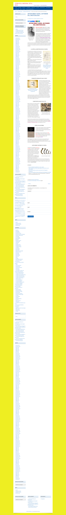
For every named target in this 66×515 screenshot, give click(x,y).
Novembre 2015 (18, 161)
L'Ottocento (17, 211)
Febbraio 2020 (18, 108)
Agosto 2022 (17, 77)
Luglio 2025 (17, 41)
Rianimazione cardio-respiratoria (19, 214)
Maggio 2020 (17, 105)
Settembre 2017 (18, 138)
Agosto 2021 (17, 397)
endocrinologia (18, 204)
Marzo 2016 (17, 157)
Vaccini (22, 216)
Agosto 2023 (17, 372)
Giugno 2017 (17, 141)
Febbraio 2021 (18, 96)
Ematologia (17, 252)
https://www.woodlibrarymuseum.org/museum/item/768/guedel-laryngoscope (33, 90)
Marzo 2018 (17, 132)
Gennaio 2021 (17, 97)
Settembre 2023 (18, 371)
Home (16, 7)
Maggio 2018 (17, 130)
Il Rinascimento (21, 208)
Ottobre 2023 (17, 370)
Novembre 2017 (18, 136)
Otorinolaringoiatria (18, 298)
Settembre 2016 (18, 151)
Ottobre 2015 (17, 162)
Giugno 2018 (17, 129)
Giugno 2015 (17, 166)
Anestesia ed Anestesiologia (32, 180)
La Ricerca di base (18, 278)
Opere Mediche (48, 7)
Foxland (38, 511)
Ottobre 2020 (17, 100)
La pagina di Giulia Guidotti (19, 31)
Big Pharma (33, 7)
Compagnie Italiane (18, 246)
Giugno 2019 (17, 424)
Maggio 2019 (17, 425)
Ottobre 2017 (17, 137)
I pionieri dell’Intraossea (19, 195)
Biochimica (17, 239)
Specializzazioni (42, 7)
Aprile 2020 (17, 106)
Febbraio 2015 (18, 478)
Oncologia (24, 213)
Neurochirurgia (18, 292)
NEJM (17, 213)
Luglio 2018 (17, 128)
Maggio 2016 (17, 155)
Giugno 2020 (17, 104)
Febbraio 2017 (18, 453)
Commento (29, 191)
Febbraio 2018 (18, 133)
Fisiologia (19, 205)
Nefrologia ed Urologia (19, 291)
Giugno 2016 (17, 154)
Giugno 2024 (17, 54)
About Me (17, 230)
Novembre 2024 (18, 49)
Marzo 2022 (17, 82)
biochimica (20, 201)
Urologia (20, 216)
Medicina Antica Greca (18, 212)
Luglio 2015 (17, 165)
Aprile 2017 (17, 451)
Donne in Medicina (22, 203)
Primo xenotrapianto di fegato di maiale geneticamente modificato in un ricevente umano (20, 181)
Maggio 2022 (17, 80)
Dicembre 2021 (18, 85)
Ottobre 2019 (17, 112)
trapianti (19, 216)
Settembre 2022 (18, 76)
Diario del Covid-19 (18, 251)
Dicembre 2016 (18, 148)
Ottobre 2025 (17, 345)
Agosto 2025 (17, 40)
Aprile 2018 (17, 131)
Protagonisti (28, 7)
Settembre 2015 (18, 163)
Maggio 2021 (17, 93)
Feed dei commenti (18, 224)
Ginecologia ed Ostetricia (19, 259)
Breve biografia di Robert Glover (20, 329)
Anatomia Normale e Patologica (20, 234)
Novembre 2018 (18, 124)
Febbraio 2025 (18, 46)
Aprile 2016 (17, 156)
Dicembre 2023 (18, 60)
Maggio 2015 (17, 167)
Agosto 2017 (17, 139)
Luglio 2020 (17, 103)
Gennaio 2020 (17, 109)
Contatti (23, 9)
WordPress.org (18, 225)
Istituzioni (23, 7)
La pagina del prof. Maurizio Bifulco (21, 274)
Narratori (37, 7)
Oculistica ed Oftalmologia (19, 294)
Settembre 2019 (18, 113)
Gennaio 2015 (17, 479)
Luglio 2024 (17, 53)
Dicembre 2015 (18, 160)
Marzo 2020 (17, 107)
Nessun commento (40, 18)
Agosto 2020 (17, 102)
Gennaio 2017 (17, 147)
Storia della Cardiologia (18, 215)
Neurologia (19, 213)
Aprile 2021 (17, 94)
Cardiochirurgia (23, 201)
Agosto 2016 (17, 152)
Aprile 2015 (17, 168)
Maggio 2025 (17, 43)
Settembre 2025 (18, 39)
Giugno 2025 (17, 42)
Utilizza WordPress (29, 511)
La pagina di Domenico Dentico (20, 276)
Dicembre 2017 (18, 135)
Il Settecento (18, 209)
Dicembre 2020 (18, 98)
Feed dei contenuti (18, 223)
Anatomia (16, 200)
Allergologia (17, 231)
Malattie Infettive (18, 289)
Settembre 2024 (18, 51)
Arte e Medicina (18, 237)
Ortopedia (17, 297)
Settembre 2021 (18, 396)
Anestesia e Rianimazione (35, 179)
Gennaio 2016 (17, 159)
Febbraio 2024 (18, 58)
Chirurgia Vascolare (18, 245)
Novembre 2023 (18, 369)
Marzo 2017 (17, 452)
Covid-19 (19, 203)
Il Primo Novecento (18, 265)
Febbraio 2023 (18, 71)
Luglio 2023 (17, 66)
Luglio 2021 (17, 398)
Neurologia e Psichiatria (19, 293)
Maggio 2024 (17, 55)
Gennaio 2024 (17, 59)
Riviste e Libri (17, 9)
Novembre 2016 (18, 149)
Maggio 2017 (17, 450)
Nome (29, 202)
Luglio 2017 (17, 140)
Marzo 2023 (17, 70)
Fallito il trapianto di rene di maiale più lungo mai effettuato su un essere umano (20, 187)
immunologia (22, 209)
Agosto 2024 (17, 52)
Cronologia (19, 7)
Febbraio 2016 (18, 158)
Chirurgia (19, 202)
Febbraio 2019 (18, 121)
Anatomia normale (18, 233)
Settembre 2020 (18, 101)
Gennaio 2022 (17, 84)
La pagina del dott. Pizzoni (19, 30)
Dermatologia (18, 248)
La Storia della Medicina (19, 279)
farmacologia (16, 205)
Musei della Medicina (18, 290)
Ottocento (17, 299)
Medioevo (16, 213)
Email (29, 207)
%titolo (29, 183)
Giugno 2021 (17, 399)
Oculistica (22, 213)
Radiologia (16, 214)
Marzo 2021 (17, 95)
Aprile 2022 (17, 81)
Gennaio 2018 (17, 134)
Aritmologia (17, 201)
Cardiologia (16, 202)
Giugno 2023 (17, 67)
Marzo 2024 (17, 57)
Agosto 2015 (17, 164)
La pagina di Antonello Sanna (20, 275)
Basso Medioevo (18, 238)
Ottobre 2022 (17, 75)
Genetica (22, 205)
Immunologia (17, 269)
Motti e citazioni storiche (29, 9)
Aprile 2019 (17, 426)
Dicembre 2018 (18, 123)
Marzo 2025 (17, 45)
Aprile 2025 (17, 44)
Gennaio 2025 (17, 47)
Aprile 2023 (17, 69)
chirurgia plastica (18, 244)
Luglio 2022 (17, 78)
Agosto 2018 (17, 127)
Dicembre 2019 (18, 110)
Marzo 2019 (17, 120)
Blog (20, 9)
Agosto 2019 (17, 114)
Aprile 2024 (17, 56)
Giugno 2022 (17, 79)
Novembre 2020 (18, 99)
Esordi (16, 257)
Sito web (29, 211)
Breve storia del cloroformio (20, 185)
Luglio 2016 (17, 153)
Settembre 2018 (18, 126)
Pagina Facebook (18, 300)
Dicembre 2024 (18, 48)
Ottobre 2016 (17, 150)
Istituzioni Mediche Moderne (20, 272)
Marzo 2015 (17, 477)
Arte (18, 201)
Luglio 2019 (17, 423)
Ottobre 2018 (17, 125)
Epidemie (21, 204)
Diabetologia (17, 249)
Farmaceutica (23, 204)
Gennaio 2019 (17, 122)
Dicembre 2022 (18, 73)
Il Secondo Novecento (19, 267)
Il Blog (16, 29)
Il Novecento (38, 180)
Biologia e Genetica (18, 240)
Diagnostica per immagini (19, 250)
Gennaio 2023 (17, 72)
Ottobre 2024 (17, 50)
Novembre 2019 (18, 111)
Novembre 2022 (18, 74)
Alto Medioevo (18, 232)
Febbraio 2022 (18, 83)
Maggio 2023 (17, 68)
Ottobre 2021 (17, 87)
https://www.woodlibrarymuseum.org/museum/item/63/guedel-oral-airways (40, 172)
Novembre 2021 (18, 86)
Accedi (16, 222)
